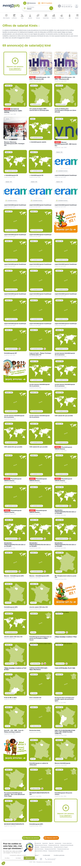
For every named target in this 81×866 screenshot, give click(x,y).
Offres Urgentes (6, 18)
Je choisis (18, 858)
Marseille (30, 18)
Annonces (31, 3)
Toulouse (38, 18)
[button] (3, 863)
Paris (22, 18)
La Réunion (14, 18)
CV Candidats (46, 3)
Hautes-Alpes (46, 18)
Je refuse (7, 858)
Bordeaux (62, 18)
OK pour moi (29, 858)
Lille (70, 18)
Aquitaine (54, 18)
